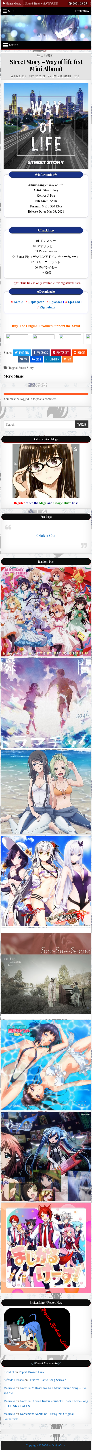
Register (19, 502)
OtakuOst (20, 76)
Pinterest (62, 352)
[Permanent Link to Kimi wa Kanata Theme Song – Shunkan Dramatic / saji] (46, 703)
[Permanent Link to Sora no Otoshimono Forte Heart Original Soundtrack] (46, 1156)
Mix (69, 359)
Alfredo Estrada (14, 1380)
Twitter (24, 352)
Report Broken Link (31, 1372)
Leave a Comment (61, 76)
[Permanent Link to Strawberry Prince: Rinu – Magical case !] (46, 1248)
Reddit (81, 352)
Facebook (42, 352)
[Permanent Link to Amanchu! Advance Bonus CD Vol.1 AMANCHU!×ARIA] (46, 792)
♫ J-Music (47, 55)
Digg (38, 359)
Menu (12, 11)
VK (25, 359)
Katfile (18, 301)
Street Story (26, 367)
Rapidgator (36, 301)
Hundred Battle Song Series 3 (47, 1380)
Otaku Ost (46, 535)
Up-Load (74, 301)
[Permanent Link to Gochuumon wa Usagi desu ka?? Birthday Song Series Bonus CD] (46, 611)
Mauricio (9, 1388)
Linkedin (54, 359)
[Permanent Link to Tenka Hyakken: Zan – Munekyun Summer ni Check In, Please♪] (46, 881)
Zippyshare (47, 307)
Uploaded (55, 301)
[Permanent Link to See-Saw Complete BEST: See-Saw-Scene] (46, 973)
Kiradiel (9, 1372)
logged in (26, 399)
